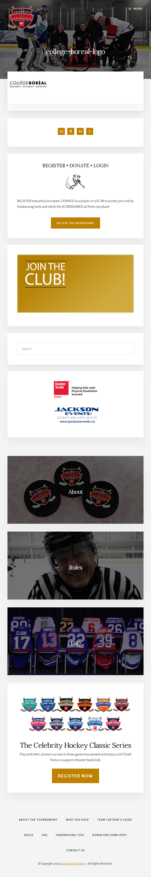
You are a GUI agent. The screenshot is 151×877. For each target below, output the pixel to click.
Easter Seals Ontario (73, 863)
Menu (138, 8)
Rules (75, 567)
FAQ (75, 643)
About (75, 491)
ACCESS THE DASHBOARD (75, 223)
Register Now (75, 776)
